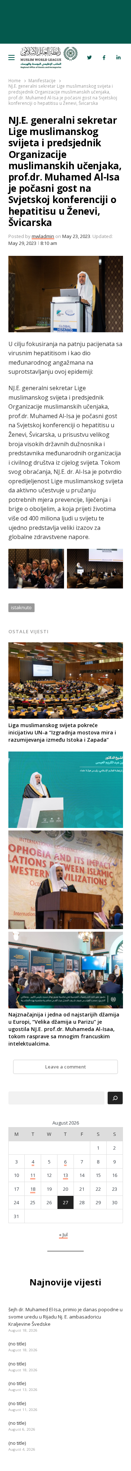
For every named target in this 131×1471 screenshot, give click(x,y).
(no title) (17, 1343)
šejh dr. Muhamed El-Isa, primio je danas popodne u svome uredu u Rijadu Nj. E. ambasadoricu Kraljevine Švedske (65, 1316)
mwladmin (43, 236)
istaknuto (21, 607)
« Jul (63, 1234)
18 (32, 1189)
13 (65, 1175)
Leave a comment (65, 1066)
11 (32, 1175)
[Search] (115, 1098)
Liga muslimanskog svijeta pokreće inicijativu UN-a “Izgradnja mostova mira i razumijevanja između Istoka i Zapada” (62, 732)
